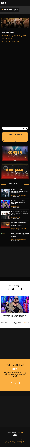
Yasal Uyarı (20, 432)
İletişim (23, 442)
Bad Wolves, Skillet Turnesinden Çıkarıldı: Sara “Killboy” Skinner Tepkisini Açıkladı (19, 191)
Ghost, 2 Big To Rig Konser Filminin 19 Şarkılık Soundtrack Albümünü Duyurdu (20, 235)
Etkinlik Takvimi (10, 441)
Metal (15, 206)
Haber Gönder (8, 442)
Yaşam (24, 228)
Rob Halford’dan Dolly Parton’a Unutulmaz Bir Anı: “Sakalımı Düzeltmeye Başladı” (19, 224)
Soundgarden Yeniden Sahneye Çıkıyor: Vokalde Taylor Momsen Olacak (19, 213)
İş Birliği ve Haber (18, 440)
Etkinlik (12, 195)
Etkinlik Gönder (20, 441)
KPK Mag (9, 440)
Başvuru (16, 442)
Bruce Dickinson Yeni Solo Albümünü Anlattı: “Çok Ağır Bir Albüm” (15, 315)
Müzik (19, 195)
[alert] (15, 141)
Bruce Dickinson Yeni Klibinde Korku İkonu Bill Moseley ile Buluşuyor (18, 202)
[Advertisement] (15, 262)
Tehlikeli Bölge (23, 195)
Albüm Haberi (14, 239)
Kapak (16, 195)
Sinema (24, 239)
